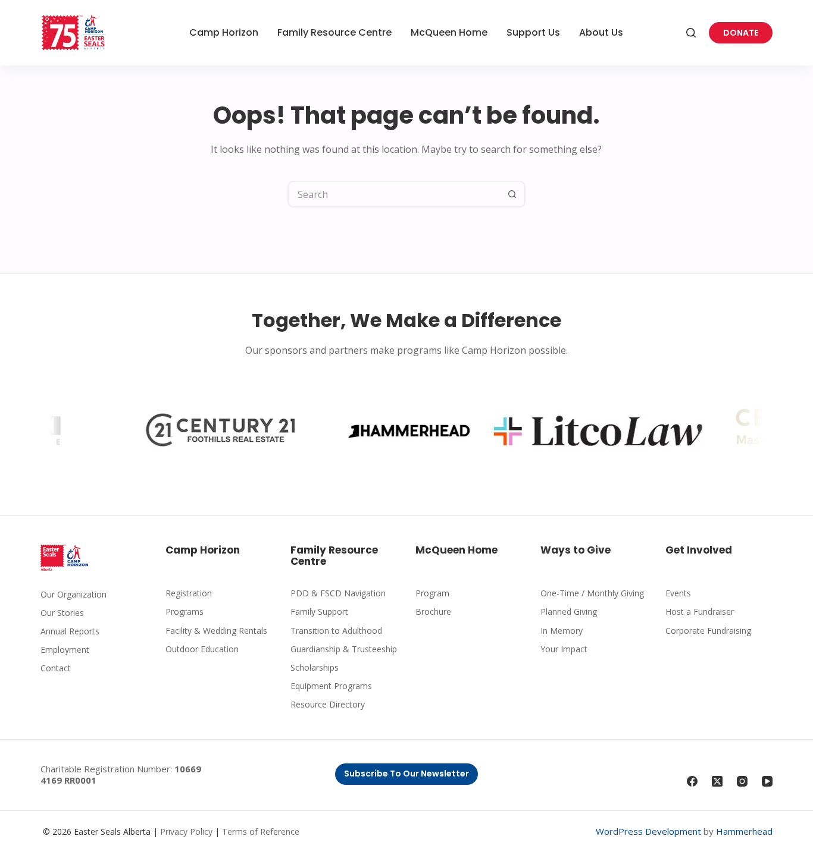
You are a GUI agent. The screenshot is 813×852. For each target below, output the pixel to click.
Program (432, 593)
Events (678, 593)
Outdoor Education (202, 649)
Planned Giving (568, 611)
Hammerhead (744, 831)
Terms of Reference (260, 831)
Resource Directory (327, 704)
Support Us (533, 32)
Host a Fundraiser (699, 611)
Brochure (433, 611)
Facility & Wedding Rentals (216, 630)
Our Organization (73, 594)
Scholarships (314, 667)
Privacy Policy (186, 831)
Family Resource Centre (334, 32)
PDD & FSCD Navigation (338, 593)
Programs (184, 611)
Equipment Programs (331, 685)
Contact (55, 668)
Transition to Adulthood (336, 630)
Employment (64, 649)
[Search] (691, 32)
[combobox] (394, 194)
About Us (601, 32)
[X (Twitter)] (717, 781)
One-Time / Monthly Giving (592, 593)
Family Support (319, 611)
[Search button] (512, 194)
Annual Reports (69, 631)
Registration (188, 593)
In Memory (561, 630)
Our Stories (62, 612)
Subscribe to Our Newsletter (406, 773)
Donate (740, 33)
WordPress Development (648, 831)
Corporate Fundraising (708, 630)
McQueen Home (449, 32)
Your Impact (563, 649)
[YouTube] (767, 781)
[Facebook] (692, 781)
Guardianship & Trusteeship (343, 649)
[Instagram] (742, 781)
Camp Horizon (223, 32)
